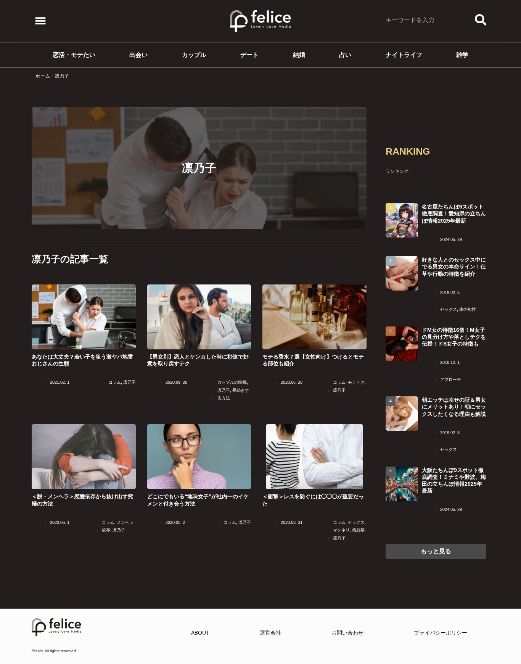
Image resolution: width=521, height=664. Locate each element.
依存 (106, 530)
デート (249, 55)
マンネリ (341, 530)
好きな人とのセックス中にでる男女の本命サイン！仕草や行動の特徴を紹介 (454, 266)
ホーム (42, 76)
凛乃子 (129, 382)
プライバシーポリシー (440, 633)
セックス (356, 522)
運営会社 (270, 633)
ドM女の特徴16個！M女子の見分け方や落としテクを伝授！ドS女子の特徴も (454, 337)
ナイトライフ (404, 55)
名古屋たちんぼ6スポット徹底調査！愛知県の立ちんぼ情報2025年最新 (454, 213)
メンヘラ (125, 522)
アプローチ (450, 379)
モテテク (356, 382)
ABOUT (200, 633)
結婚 (299, 55)
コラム (114, 382)
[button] (40, 21)
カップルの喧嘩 (232, 382)
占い (345, 55)
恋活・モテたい (74, 55)
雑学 (462, 55)
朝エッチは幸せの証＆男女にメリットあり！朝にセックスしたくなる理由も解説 (454, 407)
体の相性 (467, 309)
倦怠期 (358, 530)
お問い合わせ (347, 633)
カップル (194, 55)
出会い (138, 55)
